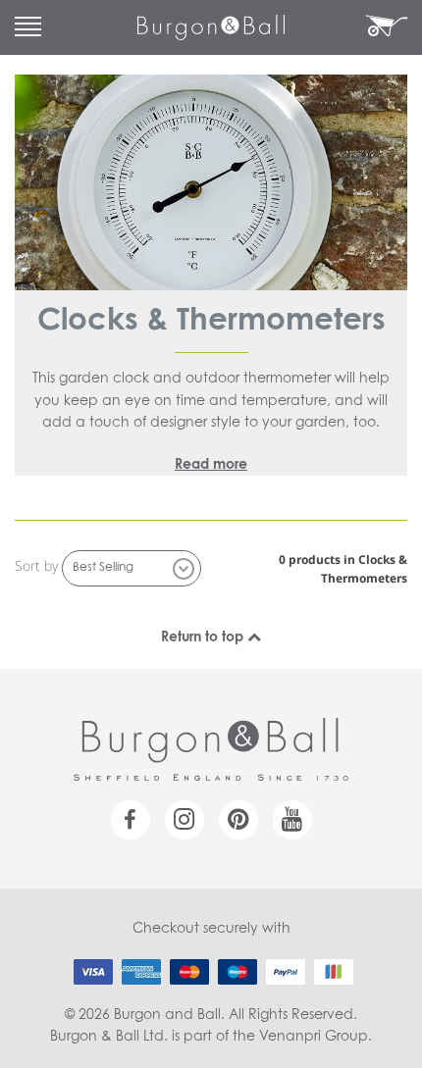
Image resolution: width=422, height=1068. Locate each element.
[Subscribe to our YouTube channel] (292, 819)
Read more (211, 465)
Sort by (36, 565)
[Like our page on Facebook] (130, 819)
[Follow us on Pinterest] (238, 819)
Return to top (204, 637)
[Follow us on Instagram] (184, 819)
